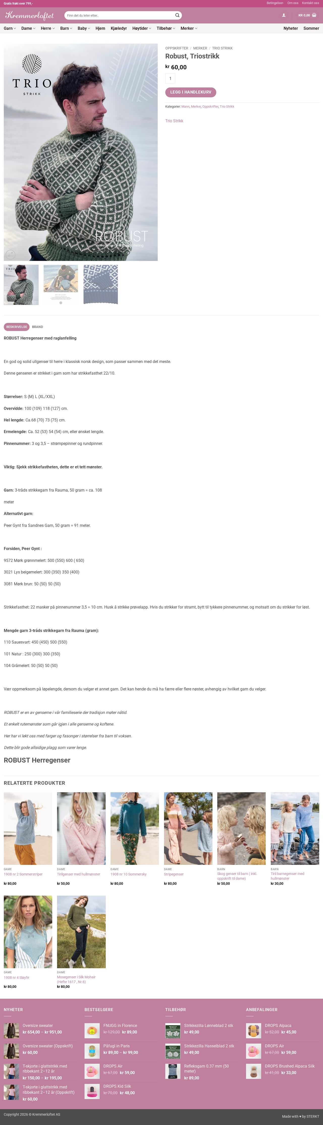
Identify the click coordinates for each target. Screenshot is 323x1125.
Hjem (100, 28)
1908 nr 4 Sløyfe (16, 978)
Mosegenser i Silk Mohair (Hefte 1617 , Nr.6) (76, 979)
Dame (26, 28)
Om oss (293, 3)
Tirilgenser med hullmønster (78, 874)
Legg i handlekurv (190, 92)
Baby (82, 28)
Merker (187, 28)
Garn (8, 28)
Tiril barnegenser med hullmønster (287, 876)
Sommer (311, 28)
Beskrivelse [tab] (16, 327)
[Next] (148, 152)
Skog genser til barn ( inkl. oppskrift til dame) (237, 876)
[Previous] (13, 152)
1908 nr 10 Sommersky (129, 874)
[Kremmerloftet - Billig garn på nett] (30, 15)
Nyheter (291, 28)
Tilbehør (164, 28)
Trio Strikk (222, 48)
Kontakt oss (310, 3)
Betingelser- (275, 3)
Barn (64, 28)
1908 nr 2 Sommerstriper (23, 874)
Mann (185, 106)
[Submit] (177, 15)
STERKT (313, 1116)
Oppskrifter (176, 48)
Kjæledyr (119, 28)
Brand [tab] (37, 327)
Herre (46, 28)
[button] (284, 15)
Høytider (140, 28)
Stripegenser (174, 874)
